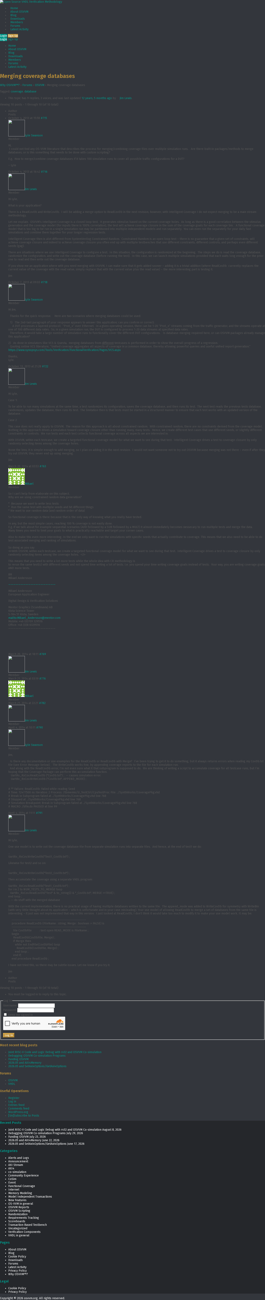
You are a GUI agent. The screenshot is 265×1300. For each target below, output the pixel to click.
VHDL (11, 1084)
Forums (15, 26)
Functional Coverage (21, 1186)
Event (12, 1182)
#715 (44, 118)
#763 (43, 466)
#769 (42, 654)
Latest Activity (19, 29)
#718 (44, 282)
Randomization (18, 1214)
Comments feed (18, 1108)
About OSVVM (19, 11)
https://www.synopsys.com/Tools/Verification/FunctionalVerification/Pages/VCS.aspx (64, 350)
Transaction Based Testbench (27, 1225)
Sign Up (13, 36)
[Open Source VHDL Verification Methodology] (31, 2)
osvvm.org (31, 1298)
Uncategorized (17, 1228)
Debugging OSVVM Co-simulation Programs (37, 1055)
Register (13, 1098)
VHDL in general (18, 1235)
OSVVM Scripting (19, 1211)
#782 (42, 703)
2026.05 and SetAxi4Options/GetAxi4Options (37, 1066)
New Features (17, 1200)
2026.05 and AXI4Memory (24, 1063)
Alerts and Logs (18, 1158)
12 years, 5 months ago (97, 98)
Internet (13, 1189)
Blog (13, 15)
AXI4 (11, 1168)
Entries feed (16, 1105)
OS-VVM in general (20, 1203)
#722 (45, 366)
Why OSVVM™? (10, 85)
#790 (39, 727)
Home (14, 8)
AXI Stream (15, 1165)
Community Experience (23, 1175)
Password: (10, 1010)
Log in (12, 1101)
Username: (10, 1005)
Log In (9, 1035)
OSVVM (39, 85)
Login (3, 36)
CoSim (12, 1179)
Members (16, 22)
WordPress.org (18, 1112)
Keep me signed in (20, 1015)
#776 (42, 678)
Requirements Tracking (23, 1218)
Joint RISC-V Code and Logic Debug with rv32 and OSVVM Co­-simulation (54, 1052)
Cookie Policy (17, 1256)
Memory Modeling (20, 1193)
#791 (39, 813)
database (30, 91)
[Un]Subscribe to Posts (23, 1115)
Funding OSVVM (18, 1059)
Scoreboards (16, 1221)
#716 (44, 172)
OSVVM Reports (18, 1207)
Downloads (17, 19)
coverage (17, 91)
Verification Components (24, 1232)
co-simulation (17, 1172)
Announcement (18, 1161)
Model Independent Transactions (30, 1196)
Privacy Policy (17, 1270)
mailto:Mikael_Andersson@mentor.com (34, 618)
